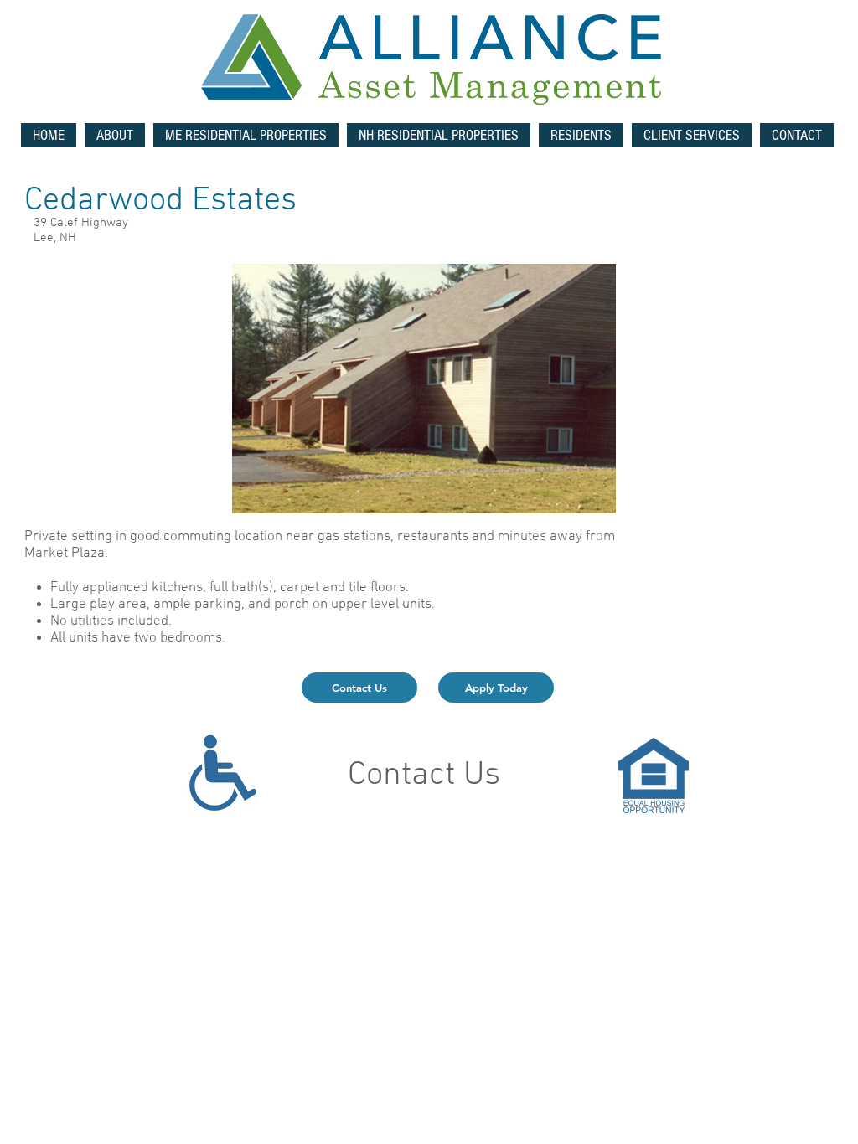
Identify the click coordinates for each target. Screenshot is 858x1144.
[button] (246, 135)
